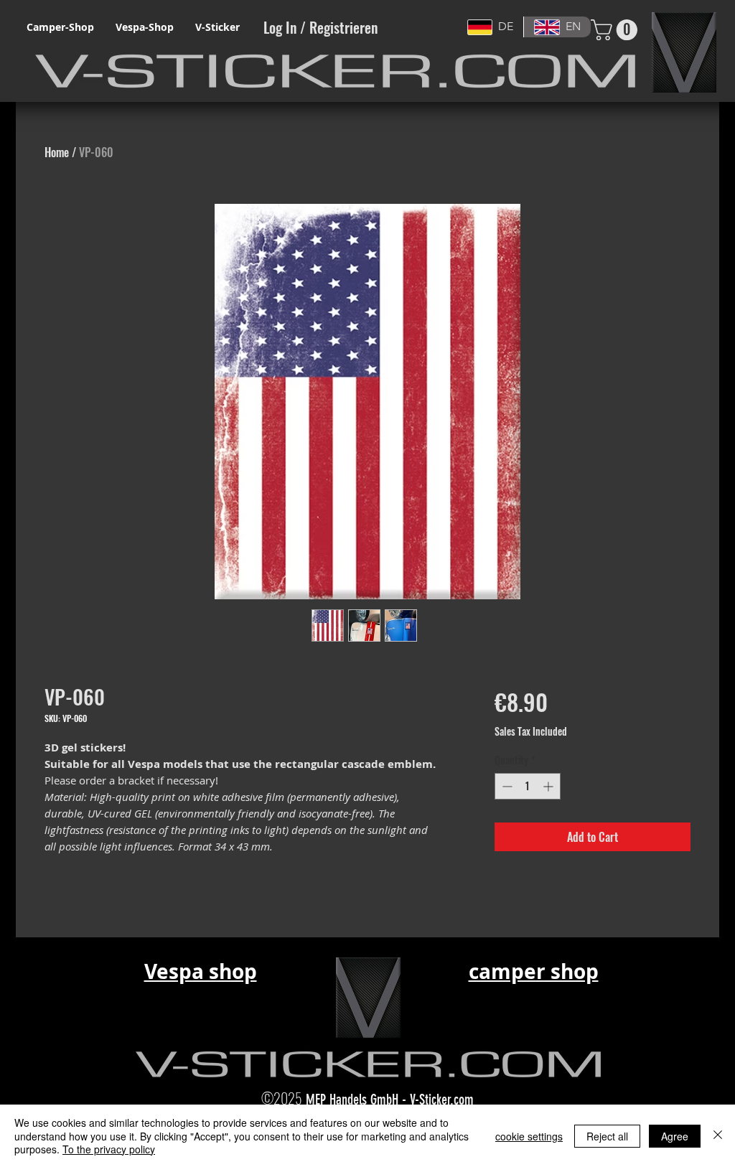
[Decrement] (506, 786)
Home (57, 152)
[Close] (717, 1136)
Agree (674, 1136)
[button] (616, 29)
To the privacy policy (108, 1149)
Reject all (607, 1136)
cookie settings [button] (529, 1136)
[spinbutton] (527, 786)
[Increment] (549, 786)
